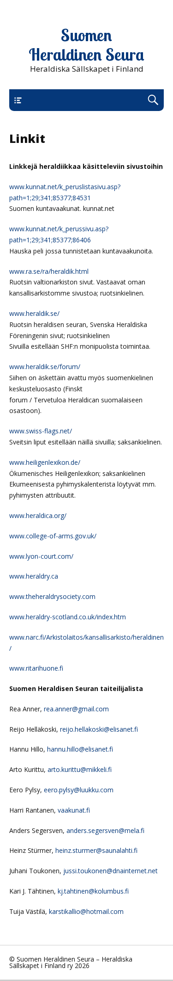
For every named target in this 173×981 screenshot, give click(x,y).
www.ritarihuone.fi (36, 668)
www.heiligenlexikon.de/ (44, 462)
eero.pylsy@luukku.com (78, 789)
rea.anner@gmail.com (76, 708)
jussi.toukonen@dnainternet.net (110, 870)
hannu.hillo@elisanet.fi (80, 749)
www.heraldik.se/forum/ (44, 366)
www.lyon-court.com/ (41, 556)
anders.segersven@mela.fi (105, 830)
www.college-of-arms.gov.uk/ (52, 535)
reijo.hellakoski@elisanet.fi (99, 729)
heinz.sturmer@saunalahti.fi (96, 850)
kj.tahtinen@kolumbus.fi (93, 891)
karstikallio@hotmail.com (86, 911)
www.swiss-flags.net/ (40, 430)
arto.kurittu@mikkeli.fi (80, 769)
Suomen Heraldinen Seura (86, 45)
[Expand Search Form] (153, 100)
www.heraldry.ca (33, 576)
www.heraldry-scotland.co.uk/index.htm (67, 616)
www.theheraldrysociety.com (52, 596)
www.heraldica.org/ (37, 515)
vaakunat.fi (74, 810)
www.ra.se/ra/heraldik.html (49, 271)
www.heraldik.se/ (34, 313)
